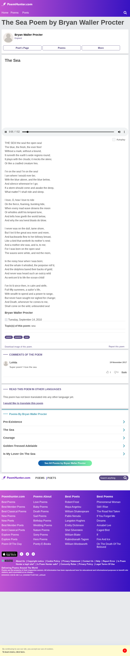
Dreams (101, 520)
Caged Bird (103, 530)
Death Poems (41, 511)
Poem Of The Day (12, 544)
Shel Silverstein (74, 530)
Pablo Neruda (73, 516)
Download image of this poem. (18, 347)
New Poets (8, 520)
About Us (20, 561)
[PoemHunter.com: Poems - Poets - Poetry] (17, 4)
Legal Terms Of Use (105, 564)
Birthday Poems (42, 520)
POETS (51, 478)
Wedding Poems (42, 525)
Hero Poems (40, 539)
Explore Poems (10, 534)
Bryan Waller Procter (29, 34)
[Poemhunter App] (9, 554)
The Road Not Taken (108, 511)
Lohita (13, 362)
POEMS (40, 478)
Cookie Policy (53, 561)
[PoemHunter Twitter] (27, 554)
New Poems (8, 516)
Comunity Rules (68, 564)
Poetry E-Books (42, 544)
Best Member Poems (13, 506)
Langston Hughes (75, 520)
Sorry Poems (40, 534)
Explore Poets (9, 539)
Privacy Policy (86, 564)
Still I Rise (102, 506)
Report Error (109, 561)
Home (5, 12)
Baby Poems (40, 506)
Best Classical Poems (14, 511)
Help (98, 561)
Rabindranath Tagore (77, 539)
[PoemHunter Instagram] (33, 554)
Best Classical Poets (13, 530)
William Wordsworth (76, 544)
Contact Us (88, 561)
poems (18, 337)
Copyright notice (35, 561)
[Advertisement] (47, 623)
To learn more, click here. (13, 652)
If (97, 534)
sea (26, 337)
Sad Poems (39, 516)
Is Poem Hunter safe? (47, 564)
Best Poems (8, 502)
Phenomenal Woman (108, 502)
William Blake (73, 534)
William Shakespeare (77, 511)
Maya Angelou (73, 506)
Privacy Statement (71, 561)
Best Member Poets (13, 525)
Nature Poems (41, 530)
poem (8, 337)
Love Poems (40, 502)
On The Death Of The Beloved (109, 545)
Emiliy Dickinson (74, 525)
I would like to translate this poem (23, 403)
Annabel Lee (104, 525)
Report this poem (116, 346)
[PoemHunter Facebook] (21, 554)
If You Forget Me (106, 516)
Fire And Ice (103, 539)
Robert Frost (72, 502)
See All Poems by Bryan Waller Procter (65, 463)
